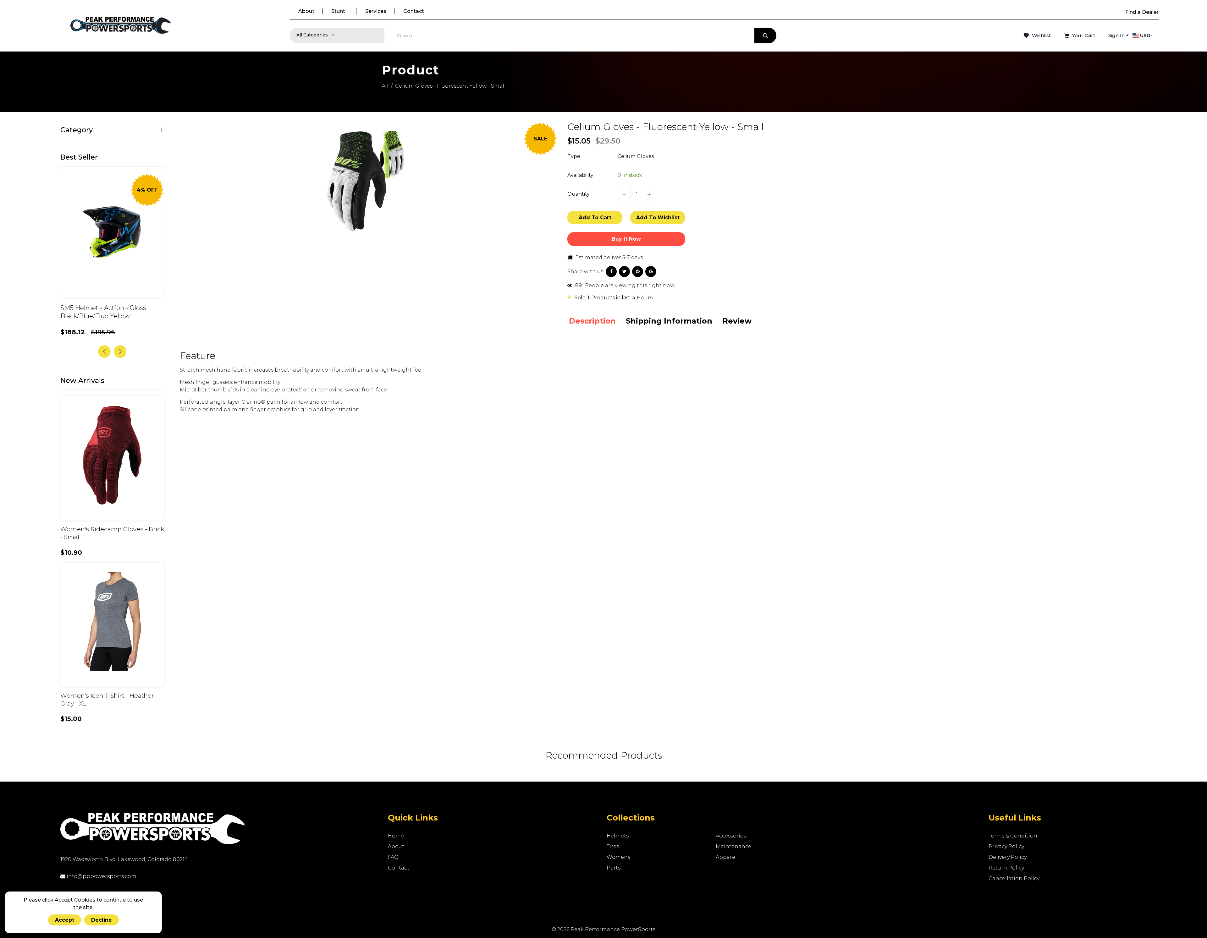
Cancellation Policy (1014, 878)
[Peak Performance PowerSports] (120, 26)
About (396, 846)
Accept (64, 920)
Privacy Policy (1006, 846)
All (385, 86)
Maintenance (733, 846)
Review (737, 320)
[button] (120, 351)
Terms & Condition (1013, 836)
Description (592, 320)
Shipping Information (669, 320)
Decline (101, 920)
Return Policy (1006, 868)
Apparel (726, 857)
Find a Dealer (1142, 12)
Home (396, 836)
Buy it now (626, 239)
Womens (618, 857)
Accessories (731, 836)
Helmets (618, 836)
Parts (613, 868)
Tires (613, 846)
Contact (398, 868)
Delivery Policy (1008, 857)
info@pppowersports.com (100, 876)
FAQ (393, 857)
